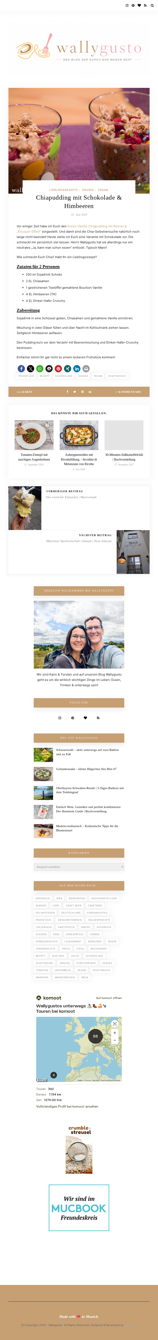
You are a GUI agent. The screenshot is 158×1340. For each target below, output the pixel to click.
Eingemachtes (97, 912)
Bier (59, 898)
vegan (98, 376)
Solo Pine (130, 1325)
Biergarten (77, 898)
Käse (56, 934)
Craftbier (95, 905)
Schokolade (64, 376)
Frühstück (26, 376)
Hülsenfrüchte (99, 919)
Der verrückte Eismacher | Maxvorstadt (71, 497)
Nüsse (112, 941)
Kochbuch (104, 927)
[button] (21, 368)
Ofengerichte (46, 948)
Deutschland (71, 912)
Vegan (103, 189)
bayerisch (43, 898)
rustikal (58, 955)
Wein (84, 977)
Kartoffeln (66, 927)
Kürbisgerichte (47, 941)
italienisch (44, 927)
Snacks (65, 963)
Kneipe (85, 927)
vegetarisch (117, 376)
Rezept (45, 376)
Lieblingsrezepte (64, 189)
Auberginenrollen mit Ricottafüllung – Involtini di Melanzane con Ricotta (79, 459)
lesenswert (73, 941)
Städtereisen (86, 963)
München (94, 941)
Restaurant (99, 948)
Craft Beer (73, 905)
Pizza (80, 948)
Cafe (56, 905)
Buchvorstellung (104, 898)
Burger (41, 905)
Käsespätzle (75, 934)
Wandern (42, 977)
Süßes (88, 189)
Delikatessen (45, 912)
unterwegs (63, 970)
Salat (75, 955)
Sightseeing (44, 963)
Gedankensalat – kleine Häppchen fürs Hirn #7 (86, 769)
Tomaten (42, 970)
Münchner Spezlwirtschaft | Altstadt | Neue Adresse (79, 541)
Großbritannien (70, 919)
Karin (27, 391)
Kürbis (95, 934)
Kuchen (41, 934)
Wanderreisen (65, 977)
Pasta (66, 948)
